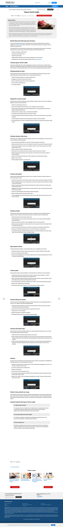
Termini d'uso (43, 503)
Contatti (6, 504)
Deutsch (37, 4)
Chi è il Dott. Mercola (8, 503)
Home (7, 6)
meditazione (18, 44)
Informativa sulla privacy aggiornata (46, 504)
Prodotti (55, 6)
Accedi (49, 2)
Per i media (24, 505)
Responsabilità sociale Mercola (27, 504)
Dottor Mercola (14, 6)
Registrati (54, 2)
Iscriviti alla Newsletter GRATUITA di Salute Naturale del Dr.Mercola (20, 9)
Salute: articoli (7, 505)
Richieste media (25, 503)
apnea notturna (39, 59)
